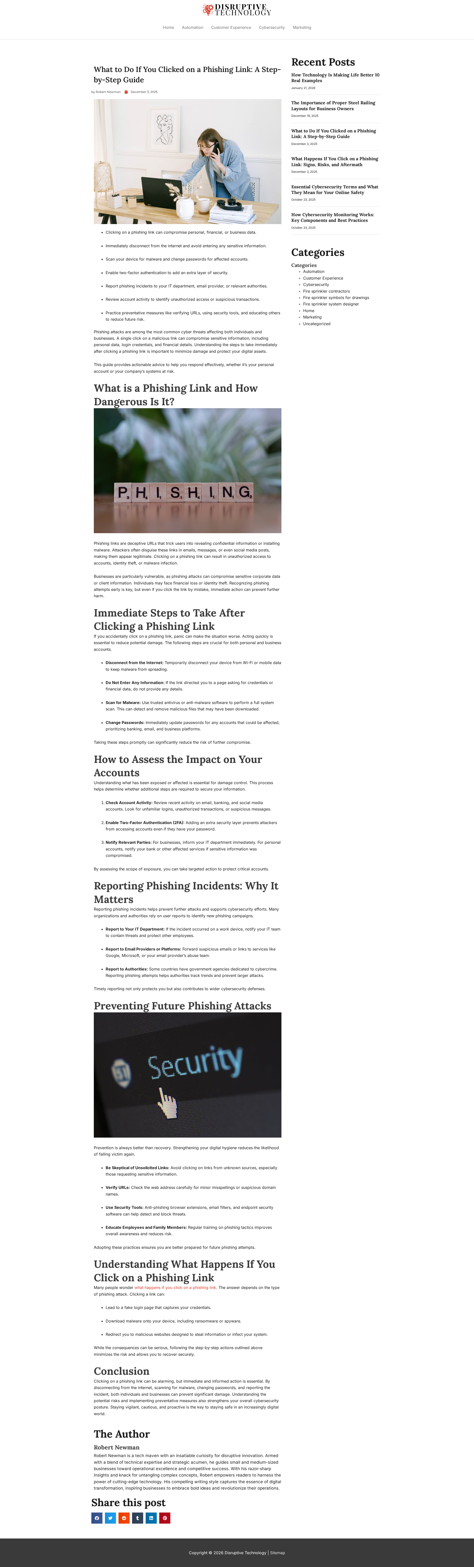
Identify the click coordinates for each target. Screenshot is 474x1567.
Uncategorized (317, 323)
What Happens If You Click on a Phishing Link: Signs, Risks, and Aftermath (334, 161)
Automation (192, 27)
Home (168, 27)
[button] (96, 1518)
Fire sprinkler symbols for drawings (336, 297)
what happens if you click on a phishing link (175, 1287)
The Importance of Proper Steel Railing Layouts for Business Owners (333, 105)
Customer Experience (231, 27)
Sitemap (277, 1552)
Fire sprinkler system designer (331, 303)
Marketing (302, 27)
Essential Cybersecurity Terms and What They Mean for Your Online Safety (334, 189)
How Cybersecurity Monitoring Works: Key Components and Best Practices (332, 217)
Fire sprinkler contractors (326, 291)
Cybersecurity (272, 27)
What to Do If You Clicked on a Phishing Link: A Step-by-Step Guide (333, 133)
